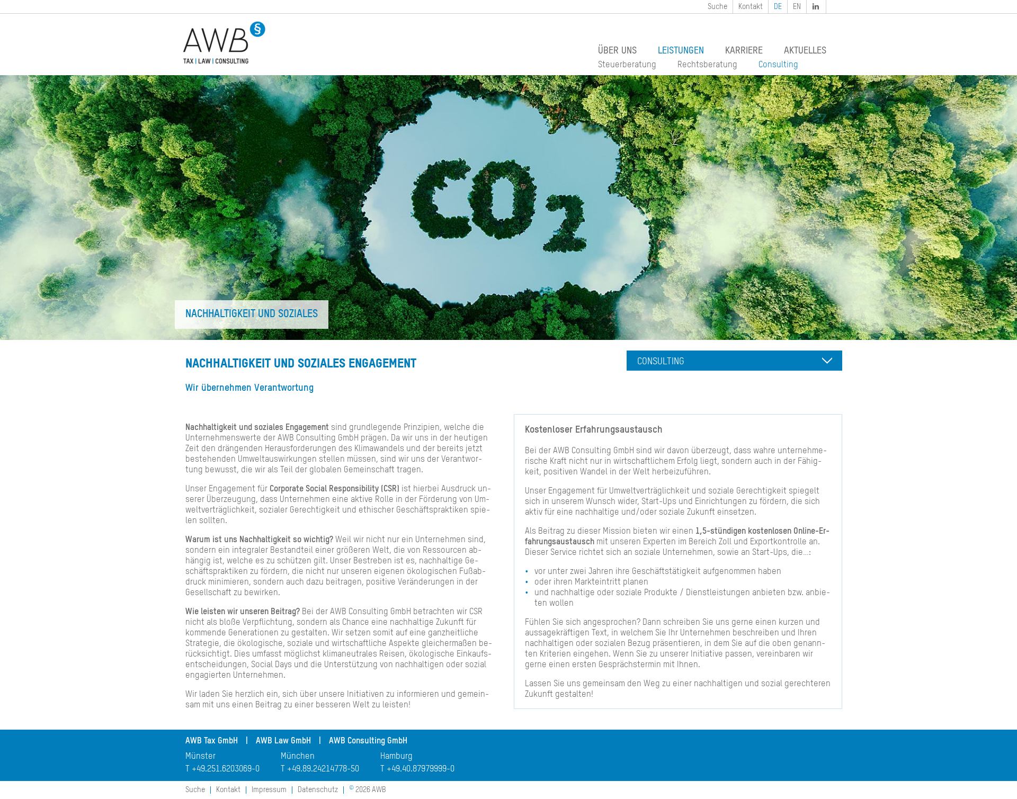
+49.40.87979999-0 (420, 769)
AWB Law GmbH (283, 741)
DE (778, 7)
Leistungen (681, 51)
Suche (717, 7)
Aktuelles (805, 51)
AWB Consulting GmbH (368, 741)
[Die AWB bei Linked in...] (816, 6)
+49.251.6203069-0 (226, 769)
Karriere (744, 51)
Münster (200, 756)
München (298, 756)
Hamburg (396, 756)
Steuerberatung (627, 65)
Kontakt (750, 7)
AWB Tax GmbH (211, 741)
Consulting (778, 65)
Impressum (269, 790)
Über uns (617, 51)
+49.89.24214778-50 (323, 769)
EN (797, 7)
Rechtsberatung (707, 65)
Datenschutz (318, 790)
